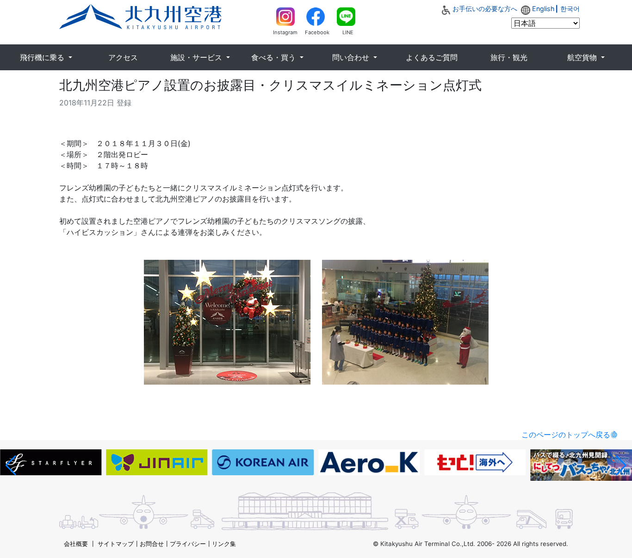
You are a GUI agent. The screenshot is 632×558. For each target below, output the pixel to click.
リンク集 (224, 543)
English (543, 8)
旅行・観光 (508, 57)
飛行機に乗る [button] (43, 57)
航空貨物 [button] (583, 57)
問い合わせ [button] (352, 57)
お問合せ (152, 543)
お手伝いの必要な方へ (484, 8)
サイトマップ (116, 543)
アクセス (123, 57)
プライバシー (188, 543)
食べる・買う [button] (274, 57)
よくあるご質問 (432, 57)
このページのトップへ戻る (565, 434)
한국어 (570, 8)
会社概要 (76, 543)
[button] (11, 465)
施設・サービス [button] (197, 57)
